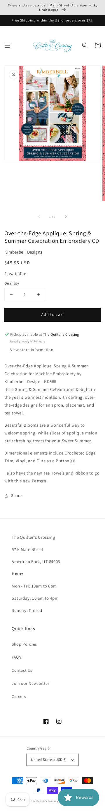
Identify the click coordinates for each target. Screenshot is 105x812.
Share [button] (16, 495)
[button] (7, 45)
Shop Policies (24, 644)
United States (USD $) (48, 759)
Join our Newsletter (30, 683)
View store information (31, 349)
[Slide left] (39, 216)
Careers (19, 696)
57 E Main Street (27, 549)
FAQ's (17, 657)
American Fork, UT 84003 (36, 561)
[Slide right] (65, 216)
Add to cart (52, 314)
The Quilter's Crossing (44, 800)
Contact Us (22, 670)
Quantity (11, 283)
